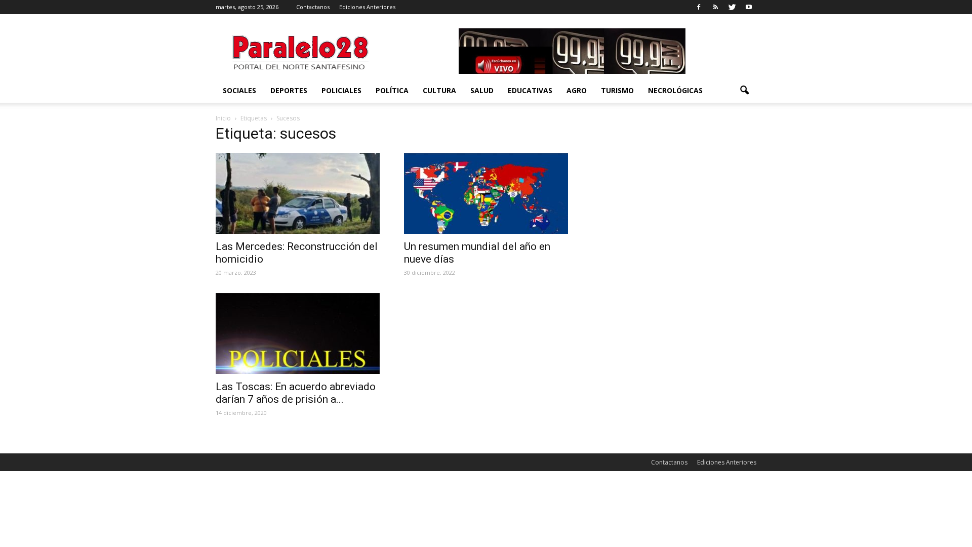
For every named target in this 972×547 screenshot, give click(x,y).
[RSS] (715, 7)
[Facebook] (698, 7)
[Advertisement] (674, 192)
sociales (239, 90)
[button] (744, 90)
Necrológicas (675, 90)
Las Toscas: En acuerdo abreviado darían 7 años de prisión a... (296, 393)
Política (392, 90)
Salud (482, 90)
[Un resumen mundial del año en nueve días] (486, 193)
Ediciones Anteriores (367, 7)
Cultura (439, 90)
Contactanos (313, 7)
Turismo (617, 90)
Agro (576, 90)
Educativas (530, 90)
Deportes (288, 90)
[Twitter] (732, 7)
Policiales (341, 90)
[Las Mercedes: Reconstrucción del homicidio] (298, 193)
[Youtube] (748, 7)
